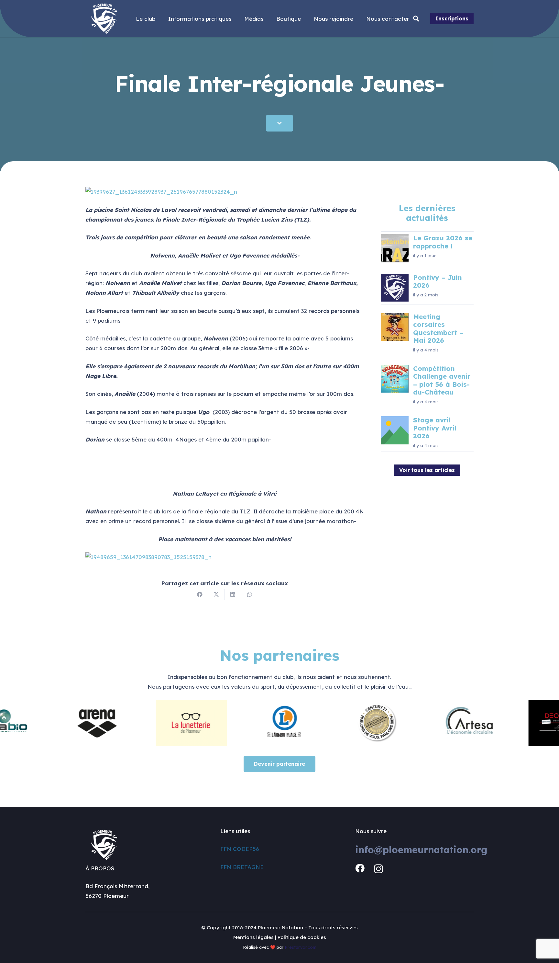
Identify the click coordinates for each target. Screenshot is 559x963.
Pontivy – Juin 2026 (437, 281)
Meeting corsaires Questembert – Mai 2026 (438, 328)
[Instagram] (378, 869)
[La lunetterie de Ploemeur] (164, 723)
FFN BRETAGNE (242, 867)
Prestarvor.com (300, 947)
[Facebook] (360, 868)
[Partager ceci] (200, 594)
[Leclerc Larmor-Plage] (257, 723)
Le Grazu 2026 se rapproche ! (442, 242)
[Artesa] (443, 723)
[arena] (71, 723)
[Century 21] (350, 723)
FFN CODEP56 (239, 848)
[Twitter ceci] (216, 594)
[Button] (279, 123)
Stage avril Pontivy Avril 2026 (434, 428)
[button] (416, 19)
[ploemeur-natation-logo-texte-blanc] (104, 18)
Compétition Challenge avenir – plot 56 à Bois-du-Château (441, 380)
